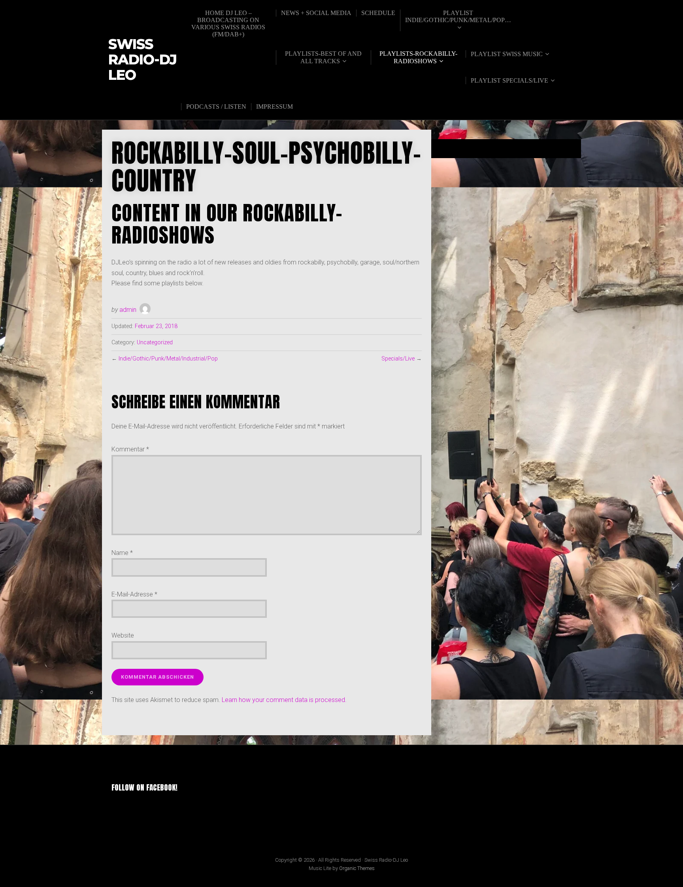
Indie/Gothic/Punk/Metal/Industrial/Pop (168, 358)
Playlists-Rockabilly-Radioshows (418, 57)
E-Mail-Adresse (134, 594)
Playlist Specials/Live (509, 80)
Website (122, 635)
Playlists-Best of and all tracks (323, 57)
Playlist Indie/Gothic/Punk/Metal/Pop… (458, 16)
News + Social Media (316, 12)
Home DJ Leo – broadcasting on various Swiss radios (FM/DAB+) (228, 23)
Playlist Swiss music (507, 54)
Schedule (378, 12)
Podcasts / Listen (216, 106)
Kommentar (130, 449)
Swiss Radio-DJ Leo (142, 60)
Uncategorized (155, 342)
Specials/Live (398, 358)
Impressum (274, 106)
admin (127, 309)
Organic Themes (357, 868)
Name (122, 553)
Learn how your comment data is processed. (284, 700)
